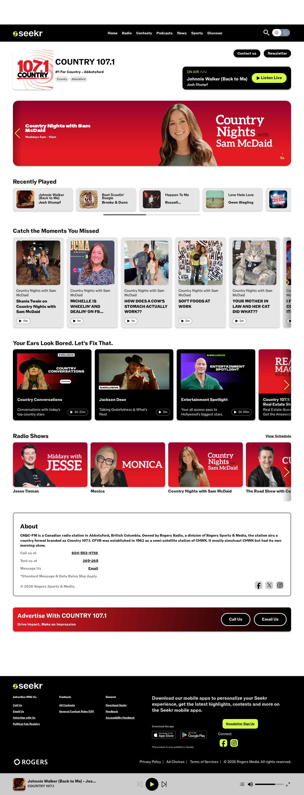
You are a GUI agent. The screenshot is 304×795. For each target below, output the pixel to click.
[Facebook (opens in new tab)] (258, 585)
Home (113, 33)
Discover (215, 33)
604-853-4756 (85, 553)
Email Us (270, 619)
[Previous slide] (17, 133)
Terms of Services (204, 761)
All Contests (67, 705)
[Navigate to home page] (28, 33)
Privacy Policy (150, 761)
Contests (144, 33)
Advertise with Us (24, 717)
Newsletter (277, 53)
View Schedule (278, 436)
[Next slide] (286, 282)
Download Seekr (116, 705)
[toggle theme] (281, 32)
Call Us (235, 619)
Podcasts (164, 33)
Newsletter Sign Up (240, 724)
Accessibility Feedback (120, 717)
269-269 (90, 560)
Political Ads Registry (26, 724)
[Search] (266, 32)
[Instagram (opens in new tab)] (280, 585)
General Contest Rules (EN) (76, 711)
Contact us (246, 53)
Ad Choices (175, 761)
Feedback (112, 711)
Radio (127, 33)
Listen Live (271, 77)
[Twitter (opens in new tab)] (269, 585)
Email (93, 568)
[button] (50, 471)
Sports (197, 33)
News (182, 33)
